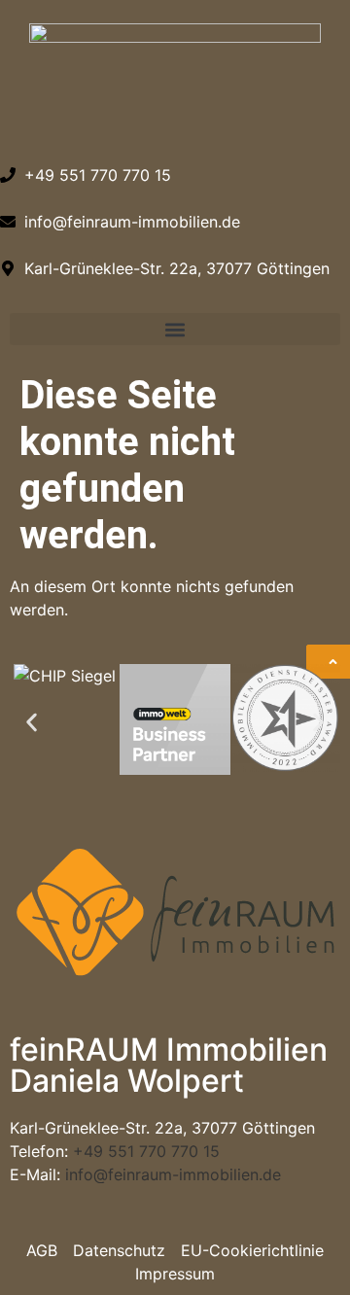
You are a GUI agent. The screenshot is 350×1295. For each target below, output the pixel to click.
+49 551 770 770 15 (146, 1151)
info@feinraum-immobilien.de (173, 1174)
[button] (175, 329)
